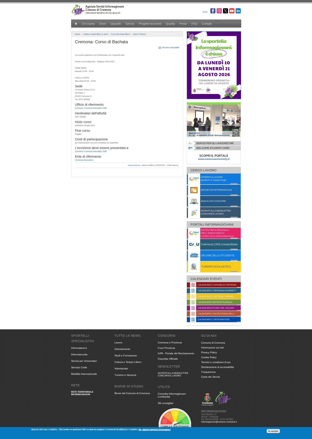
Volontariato (121, 368)
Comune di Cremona (213, 342)
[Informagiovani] (98, 15)
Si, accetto (273, 431)
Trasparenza (208, 371)
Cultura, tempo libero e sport (95, 34)
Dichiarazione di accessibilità (217, 367)
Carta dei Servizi (210, 376)
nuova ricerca (134, 165)
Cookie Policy (208, 357)
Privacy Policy (209, 352)
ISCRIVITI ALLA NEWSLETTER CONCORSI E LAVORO (173, 374)
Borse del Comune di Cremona (132, 393)
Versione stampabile (170, 47)
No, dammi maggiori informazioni (155, 429)
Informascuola (79, 354)
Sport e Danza (139, 34)
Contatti (207, 23)
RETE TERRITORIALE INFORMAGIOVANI (82, 393)
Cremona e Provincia (170, 342)
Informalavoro (79, 347)
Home (77, 34)
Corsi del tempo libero (120, 34)
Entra (205, 12)
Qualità (170, 23)
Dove (102, 23)
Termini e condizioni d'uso (216, 362)
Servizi (129, 23)
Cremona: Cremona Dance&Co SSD (91, 108)
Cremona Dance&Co (84, 160)
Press (183, 23)
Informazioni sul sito (212, 347)
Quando (116, 23)
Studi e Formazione (125, 355)
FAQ (194, 23)
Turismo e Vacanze (125, 375)
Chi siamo (88, 23)
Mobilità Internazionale (84, 373)
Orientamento (122, 349)
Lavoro (118, 342)
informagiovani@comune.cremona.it (219, 422)
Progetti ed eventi (150, 23)
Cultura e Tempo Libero (127, 362)
